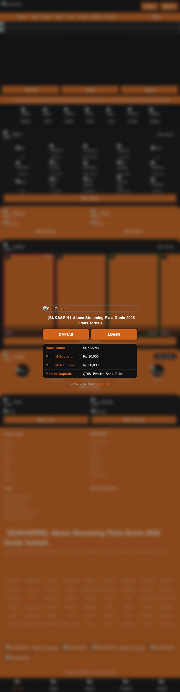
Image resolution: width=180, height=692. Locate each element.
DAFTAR (66, 334)
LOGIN (114, 334)
